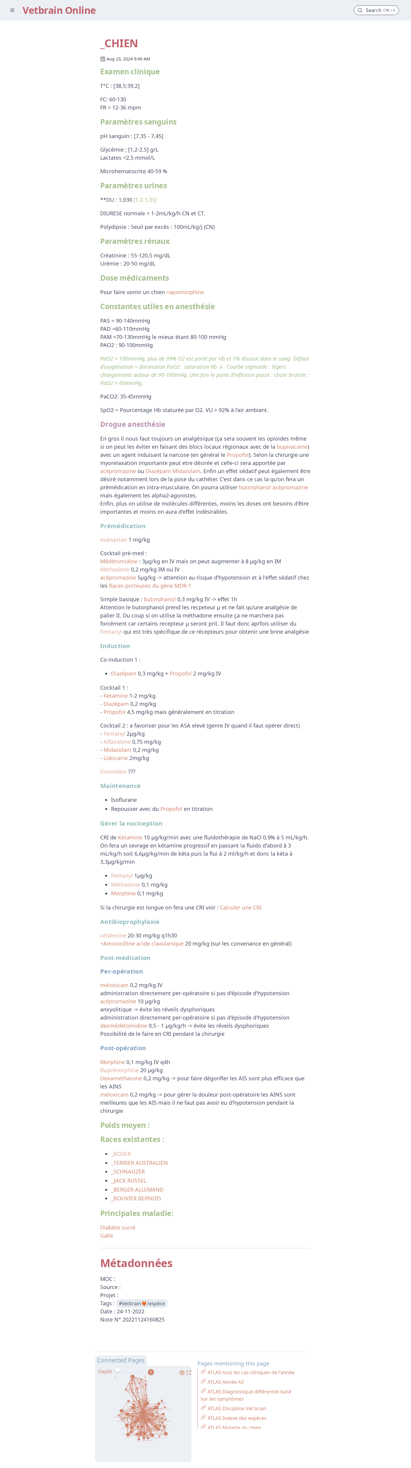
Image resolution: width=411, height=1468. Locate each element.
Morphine (123, 893)
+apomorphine (185, 292)
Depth (105, 1371)
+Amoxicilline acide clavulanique (142, 943)
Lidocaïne (116, 758)
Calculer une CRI (240, 907)
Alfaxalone (117, 741)
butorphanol (255, 487)
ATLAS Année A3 (226, 1382)
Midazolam (186, 471)
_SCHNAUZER (128, 1171)
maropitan (113, 539)
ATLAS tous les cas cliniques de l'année (251, 1372)
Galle (106, 1235)
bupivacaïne (292, 446)
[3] (145, 1377)
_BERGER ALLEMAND (137, 1189)
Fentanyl (111, 631)
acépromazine (118, 471)
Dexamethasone (121, 1078)
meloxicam (114, 985)
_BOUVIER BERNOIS (136, 1198)
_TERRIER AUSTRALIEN (139, 1162)
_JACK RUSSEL (128, 1180)
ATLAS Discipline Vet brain (237, 1408)
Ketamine (116, 695)
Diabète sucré (117, 1227)
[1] (115, 1377)
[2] (130, 1377)
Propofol (238, 454)
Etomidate (113, 771)
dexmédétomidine (123, 1025)
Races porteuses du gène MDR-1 (150, 585)
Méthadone (114, 569)
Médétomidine (119, 561)
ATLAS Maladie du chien (234, 1427)
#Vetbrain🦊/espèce (142, 1303)
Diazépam (158, 471)
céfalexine (113, 935)
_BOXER (121, 1153)
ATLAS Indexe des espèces (237, 1418)
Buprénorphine (119, 1070)
